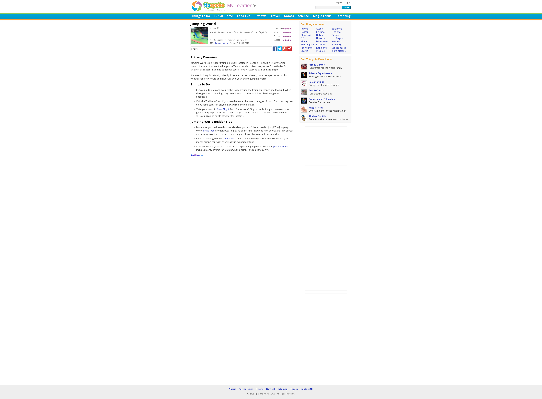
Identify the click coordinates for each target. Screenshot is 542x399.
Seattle (304, 50)
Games (289, 16)
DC (302, 38)
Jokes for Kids (316, 81)
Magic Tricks (322, 16)
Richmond (321, 47)
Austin (319, 28)
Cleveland (306, 35)
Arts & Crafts (316, 90)
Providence (306, 47)
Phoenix (320, 44)
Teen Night (223, 109)
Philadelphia (307, 44)
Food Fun (243, 16)
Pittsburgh (337, 44)
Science (303, 16)
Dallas (319, 35)
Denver (335, 35)
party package (280, 146)
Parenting (343, 16)
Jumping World (221, 43)
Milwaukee (322, 41)
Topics (339, 2)
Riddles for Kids (317, 116)
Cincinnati (337, 31)
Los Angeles (338, 38)
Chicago (320, 31)
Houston (320, 38)
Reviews (260, 16)
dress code (208, 130)
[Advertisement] (326, 144)
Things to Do (200, 16)
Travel (275, 16)
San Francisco (339, 47)
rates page (228, 138)
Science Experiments (320, 73)
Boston (305, 31)
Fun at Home (223, 16)
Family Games (317, 64)
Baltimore (337, 28)
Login (347, 2)
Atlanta (304, 28)
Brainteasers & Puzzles (322, 99)
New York (337, 41)
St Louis (320, 50)
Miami (304, 41)
